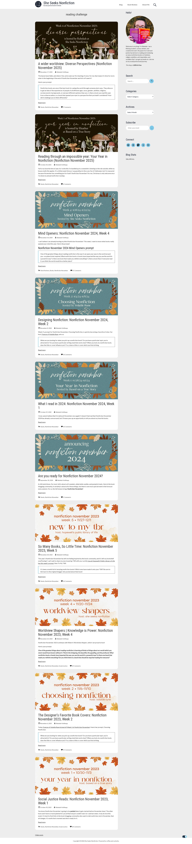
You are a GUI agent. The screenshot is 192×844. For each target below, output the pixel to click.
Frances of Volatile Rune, (50, 334)
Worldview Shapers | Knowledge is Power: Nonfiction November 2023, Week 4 (75, 632)
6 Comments (67, 184)
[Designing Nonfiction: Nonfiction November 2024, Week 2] (76, 315)
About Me (145, 5)
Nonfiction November (51, 107)
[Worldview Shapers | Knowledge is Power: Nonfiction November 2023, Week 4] (76, 625)
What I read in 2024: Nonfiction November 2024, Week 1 (76, 406)
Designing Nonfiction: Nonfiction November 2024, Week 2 (73, 322)
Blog (120, 5)
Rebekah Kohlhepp (63, 72)
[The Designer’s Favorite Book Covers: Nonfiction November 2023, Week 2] (76, 710)
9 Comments (67, 107)
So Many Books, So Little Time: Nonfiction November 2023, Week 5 (75, 548)
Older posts (39, 835)
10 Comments (67, 354)
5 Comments (67, 497)
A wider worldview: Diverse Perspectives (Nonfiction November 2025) (75, 66)
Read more (42, 103)
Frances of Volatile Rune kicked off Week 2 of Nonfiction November (66, 727)
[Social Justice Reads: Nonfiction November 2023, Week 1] (76, 794)
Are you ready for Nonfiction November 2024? (70, 476)
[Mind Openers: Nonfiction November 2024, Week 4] (76, 228)
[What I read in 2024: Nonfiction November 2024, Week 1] (76, 399)
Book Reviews (132, 5)
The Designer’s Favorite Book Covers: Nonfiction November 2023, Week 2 (72, 717)
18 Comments (76, 827)
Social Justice (63, 666)
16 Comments (67, 426)
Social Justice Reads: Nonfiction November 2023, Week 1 (73, 801)
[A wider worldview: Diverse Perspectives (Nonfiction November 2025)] (76, 59)
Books (42, 107)
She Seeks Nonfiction (58, 3)
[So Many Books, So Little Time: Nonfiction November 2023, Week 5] (76, 541)
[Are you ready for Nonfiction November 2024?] (76, 471)
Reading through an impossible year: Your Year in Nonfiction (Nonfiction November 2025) (72, 158)
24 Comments (76, 666)
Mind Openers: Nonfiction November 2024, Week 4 (73, 233)
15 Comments (76, 270)
